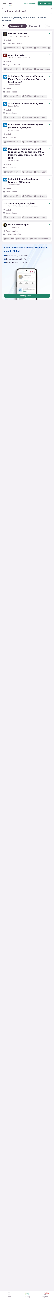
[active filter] (4, 26)
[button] (27, 272)
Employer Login (30, 3)
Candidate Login (45, 3)
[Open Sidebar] (4, 3)
